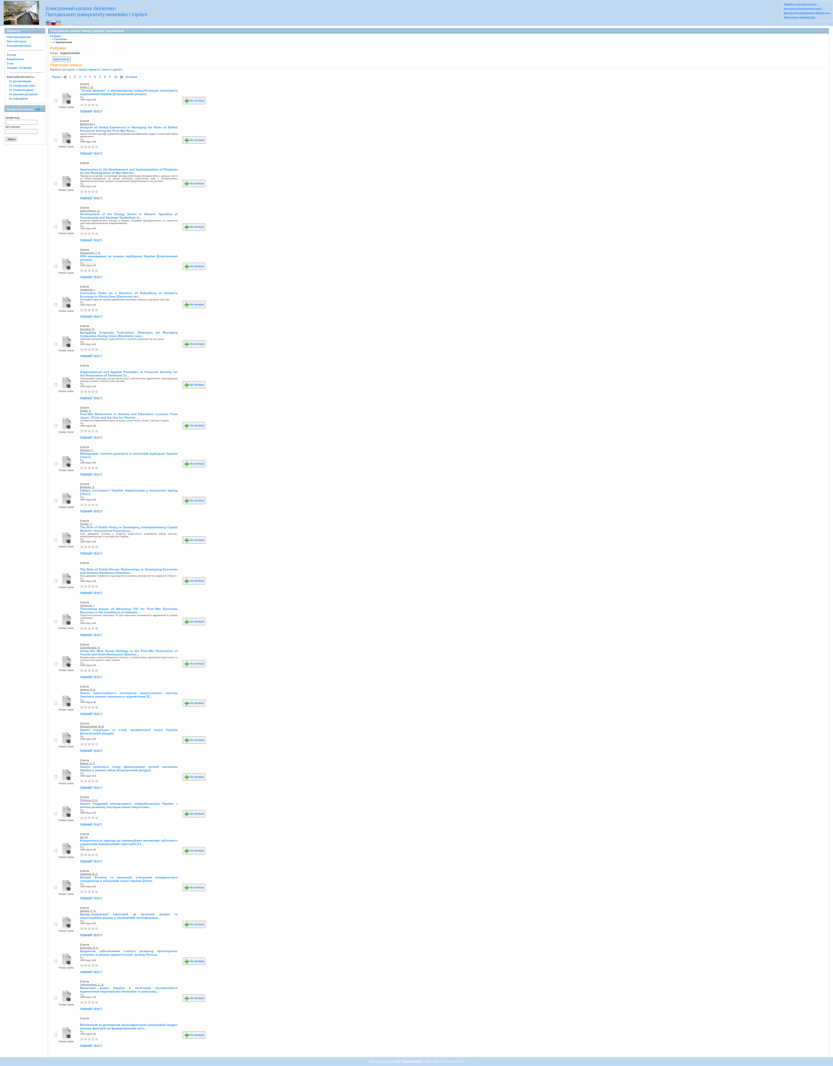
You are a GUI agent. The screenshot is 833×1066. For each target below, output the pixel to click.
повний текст (91, 111)
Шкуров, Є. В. (88, 910)
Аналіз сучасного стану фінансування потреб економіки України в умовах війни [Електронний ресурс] (129, 768)
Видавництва (15, 59)
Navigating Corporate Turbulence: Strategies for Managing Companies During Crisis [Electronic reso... (129, 334)
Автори (11, 54)
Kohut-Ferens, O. (90, 210)
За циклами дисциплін (23, 94)
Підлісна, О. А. (89, 800)
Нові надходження (19, 37)
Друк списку (61, 59)
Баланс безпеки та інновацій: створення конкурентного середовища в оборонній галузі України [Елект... (129, 879)
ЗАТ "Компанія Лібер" (410, 1061)
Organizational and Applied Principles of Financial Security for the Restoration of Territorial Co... (129, 373)
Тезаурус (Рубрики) (19, 67)
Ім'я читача (13, 126)
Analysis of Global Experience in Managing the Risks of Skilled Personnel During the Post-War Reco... (129, 129)
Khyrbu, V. (86, 524)
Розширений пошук (19, 45)
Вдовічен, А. (87, 487)
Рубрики (55, 36)
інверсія (94, 69)
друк (116, 69)
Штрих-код (13, 117)
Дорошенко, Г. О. (90, 252)
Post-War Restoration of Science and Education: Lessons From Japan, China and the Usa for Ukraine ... (129, 415)
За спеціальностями (22, 85)
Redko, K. (86, 410)
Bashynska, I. (88, 124)
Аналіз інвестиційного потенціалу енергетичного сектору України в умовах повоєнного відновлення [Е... (129, 694)
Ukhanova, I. (87, 605)
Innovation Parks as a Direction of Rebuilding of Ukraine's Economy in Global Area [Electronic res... (129, 294)
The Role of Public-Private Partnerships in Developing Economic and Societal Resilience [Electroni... (129, 571)
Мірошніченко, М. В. (92, 726)
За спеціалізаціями (21, 90)
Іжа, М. (84, 837)
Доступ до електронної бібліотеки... (808, 13)
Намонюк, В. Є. (89, 874)
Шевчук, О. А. (88, 689)
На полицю (196, 100)
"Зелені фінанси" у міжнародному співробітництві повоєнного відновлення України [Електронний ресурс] (129, 92)
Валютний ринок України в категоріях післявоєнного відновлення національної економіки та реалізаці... (129, 989)
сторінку (81, 69)
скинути (106, 69)
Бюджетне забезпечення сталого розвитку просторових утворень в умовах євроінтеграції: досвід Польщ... (129, 952)
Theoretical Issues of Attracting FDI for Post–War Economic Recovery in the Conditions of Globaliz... (129, 610)
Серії (10, 63)
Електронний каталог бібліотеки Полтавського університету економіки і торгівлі (96, 11)
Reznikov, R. (87, 329)
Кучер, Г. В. (86, 87)
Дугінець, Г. (87, 450)
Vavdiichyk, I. (87, 289)
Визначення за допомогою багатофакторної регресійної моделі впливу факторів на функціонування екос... (129, 1026)
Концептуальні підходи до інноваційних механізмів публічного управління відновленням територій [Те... (129, 842)
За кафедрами (18, 98)
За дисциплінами (20, 81)
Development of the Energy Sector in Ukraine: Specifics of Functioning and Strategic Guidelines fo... (129, 215)
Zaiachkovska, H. (90, 647)
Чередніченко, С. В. (92, 984)
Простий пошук (16, 41)
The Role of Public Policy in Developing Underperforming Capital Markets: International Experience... (129, 529)
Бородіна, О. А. (89, 947)
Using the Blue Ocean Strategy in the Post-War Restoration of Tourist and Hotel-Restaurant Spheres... (129, 652)
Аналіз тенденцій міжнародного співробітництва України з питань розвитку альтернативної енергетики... (129, 805)
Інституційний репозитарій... (803, 8)
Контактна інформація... (800, 17)
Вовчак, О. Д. (87, 763)
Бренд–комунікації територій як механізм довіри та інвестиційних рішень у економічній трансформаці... (129, 915)
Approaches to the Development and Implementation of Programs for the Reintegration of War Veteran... (129, 171)
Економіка (60, 39)
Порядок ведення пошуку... (801, 4)
